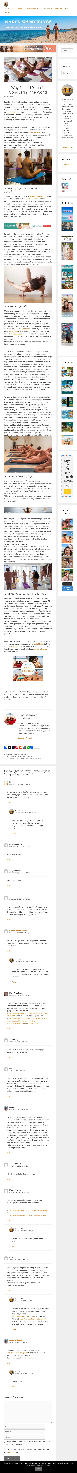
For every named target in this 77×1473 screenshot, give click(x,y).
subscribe (11, 1452)
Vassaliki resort (31, 199)
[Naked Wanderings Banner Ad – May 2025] (67, 288)
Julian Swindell (15, 1340)
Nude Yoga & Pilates (13, 754)
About (20, 8)
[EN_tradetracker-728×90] (28, 228)
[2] (67, 445)
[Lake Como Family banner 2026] (67, 393)
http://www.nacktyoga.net (17, 1353)
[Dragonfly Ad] (67, 419)
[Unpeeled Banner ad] (67, 346)
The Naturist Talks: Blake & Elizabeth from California (24, 759)
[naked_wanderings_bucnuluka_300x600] (67, 230)
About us (67, 142)
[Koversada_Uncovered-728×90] (28, 513)
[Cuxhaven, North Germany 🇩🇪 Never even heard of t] (67, 524)
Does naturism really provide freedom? (19, 756)
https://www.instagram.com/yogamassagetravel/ (27, 1215)
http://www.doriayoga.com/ (24, 1316)
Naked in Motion (13, 112)
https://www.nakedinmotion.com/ (32, 1319)
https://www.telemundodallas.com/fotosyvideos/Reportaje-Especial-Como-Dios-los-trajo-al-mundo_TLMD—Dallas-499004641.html (28, 1020)
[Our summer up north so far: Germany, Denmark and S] (67, 537)
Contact (7, 12)
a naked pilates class (38, 196)
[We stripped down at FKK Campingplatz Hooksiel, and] (67, 550)
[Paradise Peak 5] (67, 406)
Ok (38, 1469)
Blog (13, 8)
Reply (9, 802)
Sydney (44, 649)
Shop (66, 8)
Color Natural (34, 132)
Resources (58, 8)
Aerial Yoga (13, 331)
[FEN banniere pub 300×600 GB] (67, 317)
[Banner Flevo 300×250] (67, 432)
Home (7, 8)
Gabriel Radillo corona (18, 931)
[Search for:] (67, 51)
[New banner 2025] (67, 259)
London (37, 649)
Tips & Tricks (47, 8)
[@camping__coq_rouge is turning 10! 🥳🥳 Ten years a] (67, 575)
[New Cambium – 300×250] (67, 376)
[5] (28, 681)
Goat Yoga (18, 334)
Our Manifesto (67, 147)
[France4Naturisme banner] (28, 51)
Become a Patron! (25, 738)
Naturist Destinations (34, 8)
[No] (75, 1467)
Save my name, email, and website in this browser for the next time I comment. (28, 1443)
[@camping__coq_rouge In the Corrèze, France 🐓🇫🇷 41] (67, 562)
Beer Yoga (26, 329)
